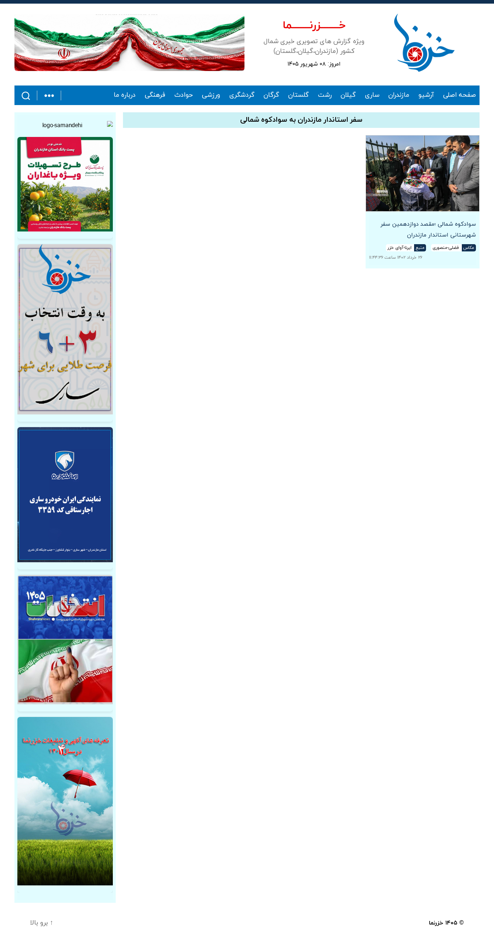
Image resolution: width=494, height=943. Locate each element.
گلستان (298, 95)
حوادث (183, 95)
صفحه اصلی (459, 95)
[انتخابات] (65, 329)
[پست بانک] (65, 184)
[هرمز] (129, 42)
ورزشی (211, 95)
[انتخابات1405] (65, 639)
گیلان (348, 95)
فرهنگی (155, 95)
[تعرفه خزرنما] (65, 801)
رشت (325, 95)
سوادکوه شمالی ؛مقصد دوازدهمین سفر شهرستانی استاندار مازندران (428, 229)
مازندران (398, 95)
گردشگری (242, 95)
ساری (372, 95)
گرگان (271, 95)
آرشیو (426, 95)
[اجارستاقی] (65, 494)
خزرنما (436, 923)
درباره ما (125, 95)
